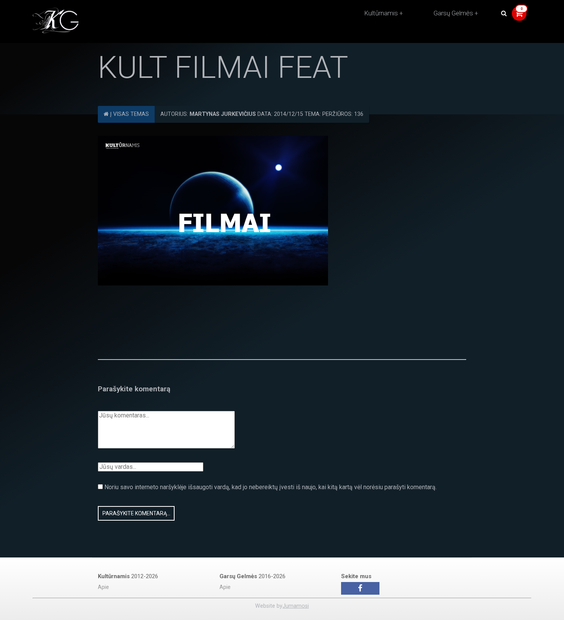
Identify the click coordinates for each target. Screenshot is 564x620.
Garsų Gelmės (453, 13)
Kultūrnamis (381, 13)
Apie (103, 587)
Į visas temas (129, 114)
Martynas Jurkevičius (223, 114)
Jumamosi (295, 606)
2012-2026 (128, 576)
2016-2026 (252, 576)
